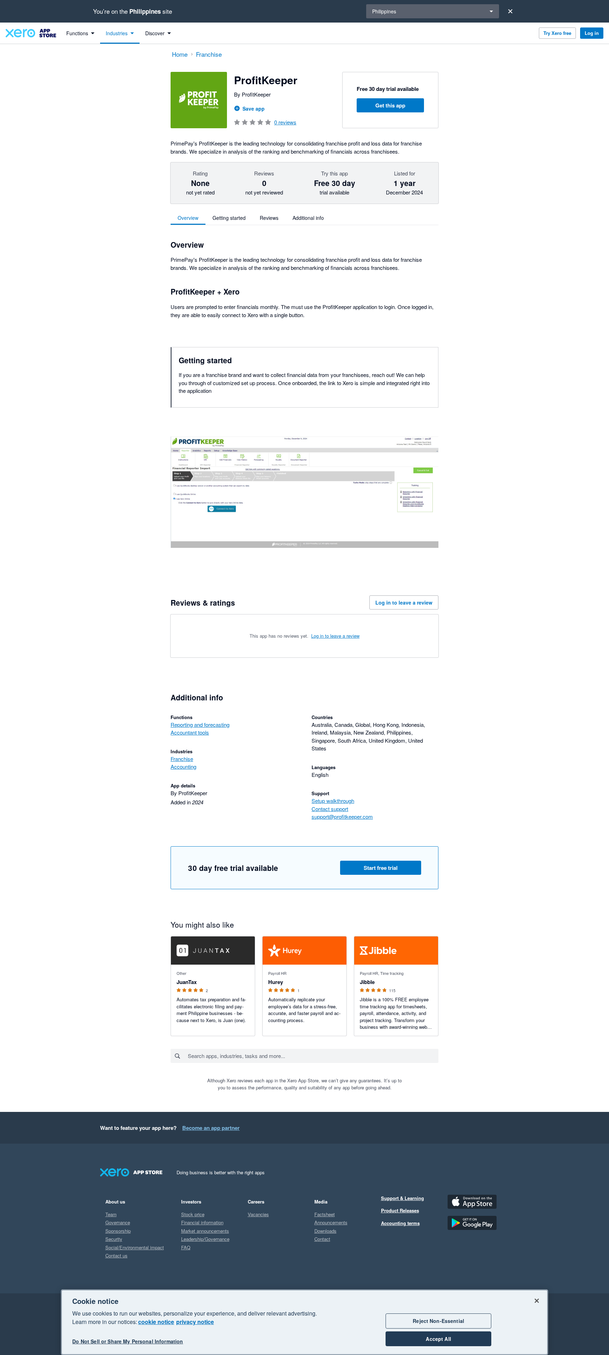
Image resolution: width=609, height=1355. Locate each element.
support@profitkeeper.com (342, 816)
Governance (117, 1222)
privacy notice (195, 1322)
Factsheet (324, 1214)
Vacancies (258, 1214)
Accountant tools (190, 732)
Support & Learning (402, 1198)
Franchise (182, 758)
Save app (253, 108)
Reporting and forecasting (200, 724)
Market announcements (205, 1230)
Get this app (390, 105)
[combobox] (312, 1056)
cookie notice (156, 1322)
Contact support (330, 808)
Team (111, 1214)
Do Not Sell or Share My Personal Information (127, 1341)
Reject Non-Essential (438, 1320)
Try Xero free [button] (557, 33)
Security (113, 1239)
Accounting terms (400, 1223)
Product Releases (400, 1210)
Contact (322, 1239)
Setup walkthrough (333, 800)
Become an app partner (211, 1128)
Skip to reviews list (211, 633)
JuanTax (187, 982)
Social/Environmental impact (134, 1247)
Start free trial (381, 868)
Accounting (183, 766)
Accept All (438, 1338)
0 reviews (285, 122)
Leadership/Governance (205, 1239)
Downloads (325, 1230)
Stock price (192, 1214)
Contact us (116, 1255)
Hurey (275, 982)
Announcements (330, 1222)
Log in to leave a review (403, 602)
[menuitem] (80, 33)
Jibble (367, 982)
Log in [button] (592, 33)
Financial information (202, 1222)
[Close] (510, 11)
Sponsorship (118, 1230)
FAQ (185, 1247)
